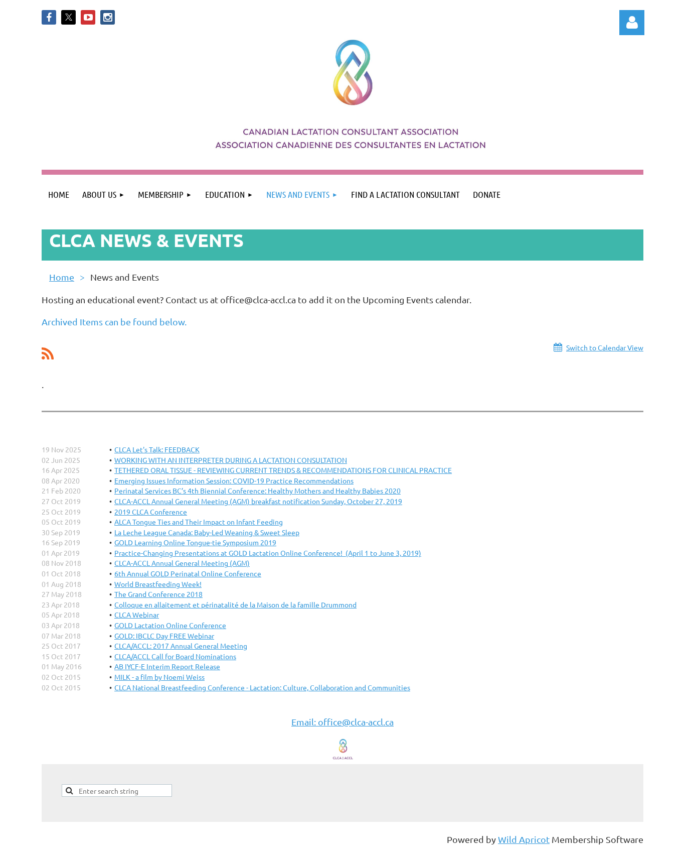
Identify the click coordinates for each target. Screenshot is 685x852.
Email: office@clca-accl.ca (342, 721)
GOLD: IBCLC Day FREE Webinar (164, 635)
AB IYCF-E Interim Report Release (167, 666)
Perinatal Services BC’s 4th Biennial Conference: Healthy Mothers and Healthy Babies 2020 (257, 490)
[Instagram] (107, 17)
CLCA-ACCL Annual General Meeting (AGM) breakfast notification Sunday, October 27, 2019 (258, 501)
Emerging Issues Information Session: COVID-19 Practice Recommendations (234, 480)
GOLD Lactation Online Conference (170, 625)
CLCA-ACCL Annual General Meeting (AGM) (182, 562)
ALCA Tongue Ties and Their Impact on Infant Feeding (198, 521)
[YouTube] (88, 17)
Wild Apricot (524, 839)
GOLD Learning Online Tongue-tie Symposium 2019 (195, 542)
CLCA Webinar (136, 614)
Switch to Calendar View (604, 347)
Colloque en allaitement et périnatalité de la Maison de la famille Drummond (235, 604)
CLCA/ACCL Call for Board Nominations (175, 656)
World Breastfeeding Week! (158, 583)
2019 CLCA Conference (150, 511)
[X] (68, 17)
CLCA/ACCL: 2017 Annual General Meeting (180, 645)
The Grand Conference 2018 (158, 593)
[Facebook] (49, 17)
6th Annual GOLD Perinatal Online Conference (187, 573)
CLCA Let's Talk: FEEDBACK (157, 449)
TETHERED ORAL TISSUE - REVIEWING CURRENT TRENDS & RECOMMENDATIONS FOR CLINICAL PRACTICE (283, 469)
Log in (631, 22)
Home (61, 277)
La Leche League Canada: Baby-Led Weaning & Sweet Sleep (206, 532)
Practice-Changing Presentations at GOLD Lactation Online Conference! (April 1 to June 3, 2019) (267, 552)
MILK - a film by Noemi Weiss (159, 676)
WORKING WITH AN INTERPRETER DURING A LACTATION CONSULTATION (230, 459)
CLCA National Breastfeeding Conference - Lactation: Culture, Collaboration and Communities (262, 687)
